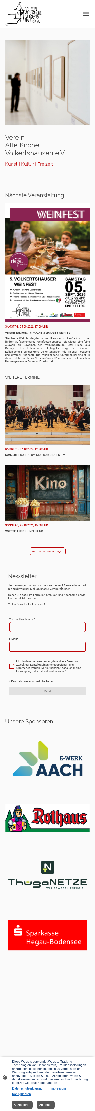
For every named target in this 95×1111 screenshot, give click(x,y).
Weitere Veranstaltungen (47, 551)
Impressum (58, 1088)
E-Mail (13, 639)
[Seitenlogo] (23, 14)
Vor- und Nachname (22, 619)
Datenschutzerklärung (27, 1088)
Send (47, 691)
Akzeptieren (22, 1105)
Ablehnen (45, 1105)
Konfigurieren (21, 1094)
